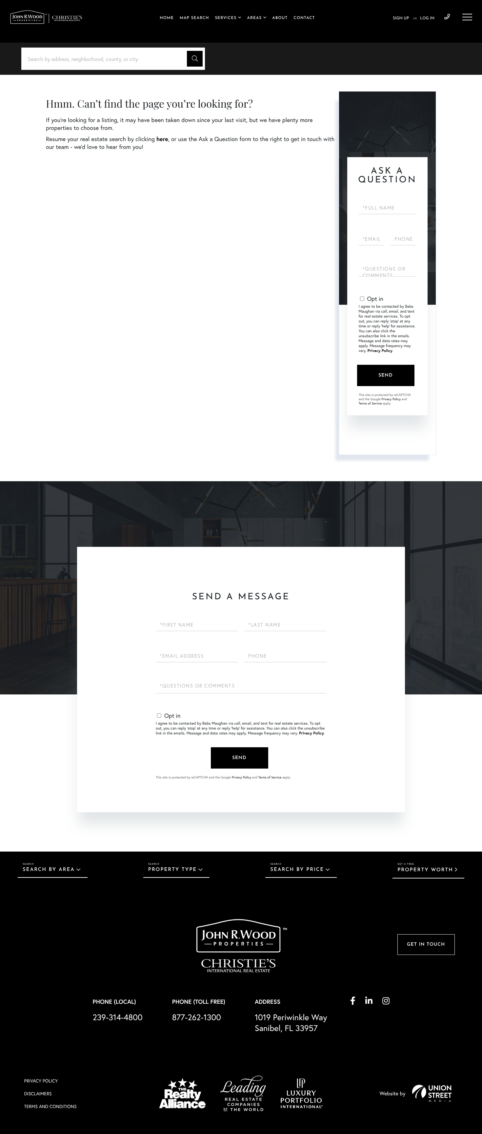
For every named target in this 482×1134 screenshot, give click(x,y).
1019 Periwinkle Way (291, 1022)
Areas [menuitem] (254, 18)
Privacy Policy (380, 350)
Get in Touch (426, 944)
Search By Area (49, 869)
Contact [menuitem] (304, 18)
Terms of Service (370, 403)
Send (385, 375)
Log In (427, 18)
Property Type (172, 869)
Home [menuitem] (167, 18)
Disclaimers (38, 1093)
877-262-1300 (196, 1017)
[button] (195, 59)
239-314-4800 (447, 17)
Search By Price (297, 869)
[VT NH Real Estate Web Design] (432, 1093)
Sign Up (401, 18)
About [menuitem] (280, 18)
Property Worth (425, 870)
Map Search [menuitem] (194, 18)
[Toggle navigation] (467, 17)
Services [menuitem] (225, 18)
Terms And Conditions (50, 1106)
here (162, 139)
